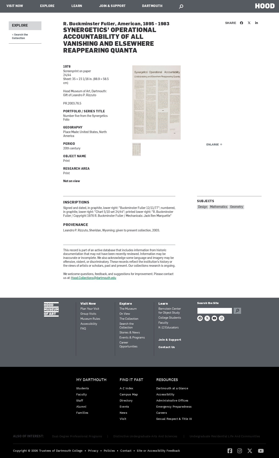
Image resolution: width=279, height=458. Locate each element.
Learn (76, 6)
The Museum (128, 309)
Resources (167, 380)
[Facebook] (230, 451)
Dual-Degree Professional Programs (77, 436)
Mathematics (218, 207)
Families (82, 413)
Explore (47, 6)
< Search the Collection (20, 36)
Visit (123, 419)
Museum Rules (90, 319)
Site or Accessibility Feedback (158, 451)
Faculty (163, 323)
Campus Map (129, 394)
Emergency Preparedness (174, 406)
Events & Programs (132, 337)
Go (237, 311)
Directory (126, 400)
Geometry (236, 207)
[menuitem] (92, 397)
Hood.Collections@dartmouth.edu (93, 278)
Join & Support (112, 6)
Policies (109, 451)
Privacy (93, 451)
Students (82, 388)
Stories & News (129, 332)
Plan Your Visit (89, 309)
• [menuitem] (85, 451)
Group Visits (88, 314)
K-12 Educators (168, 327)
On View (124, 314)
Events (124, 406)
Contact (125, 451)
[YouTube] (261, 451)
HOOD (265, 5)
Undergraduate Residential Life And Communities (225, 436)
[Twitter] (249, 451)
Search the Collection (126, 326)
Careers (161, 413)
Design (202, 207)
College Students (169, 318)
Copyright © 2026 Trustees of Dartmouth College (48, 451)
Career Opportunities (128, 344)
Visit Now (15, 6)
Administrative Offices (172, 400)
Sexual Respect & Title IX (174, 419)
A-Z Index (126, 388)
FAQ (83, 328)
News (123, 413)
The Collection (128, 319)
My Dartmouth (91, 380)
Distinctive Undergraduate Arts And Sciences (145, 436)
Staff (79, 400)
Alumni (81, 406)
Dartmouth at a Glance (172, 388)
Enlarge (212, 145)
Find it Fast (131, 380)
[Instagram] (239, 451)
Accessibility (88, 324)
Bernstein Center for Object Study (169, 310)
